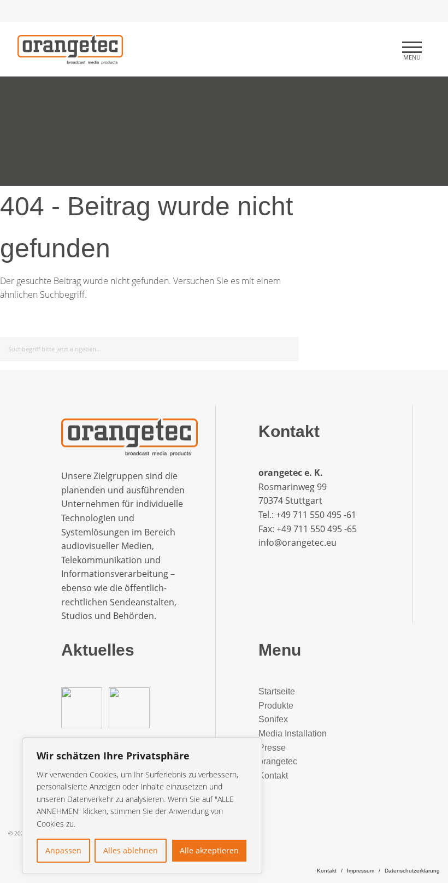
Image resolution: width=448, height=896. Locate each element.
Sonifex (273, 719)
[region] (142, 806)
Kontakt (273, 775)
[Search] (288, 347)
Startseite (276, 691)
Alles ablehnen (130, 850)
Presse (272, 747)
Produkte (275, 705)
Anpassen (63, 850)
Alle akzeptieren (209, 850)
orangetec (277, 761)
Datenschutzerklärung (412, 871)
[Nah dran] (250, 746)
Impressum (360, 871)
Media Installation (292, 733)
